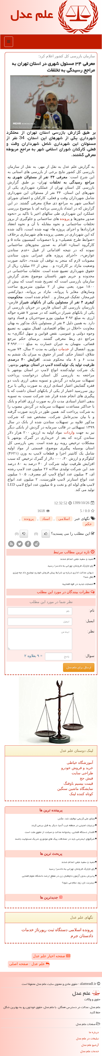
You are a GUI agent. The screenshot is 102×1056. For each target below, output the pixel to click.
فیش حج (86, 778)
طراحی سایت (82, 773)
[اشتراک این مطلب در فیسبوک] (28, 543)
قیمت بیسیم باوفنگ (78, 783)
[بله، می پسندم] (46, 534)
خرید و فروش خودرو (77, 768)
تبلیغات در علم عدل (87, 1038)
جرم (74, 936)
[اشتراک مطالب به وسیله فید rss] (11, 543)
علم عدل (31, 14)
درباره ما (94, 1032)
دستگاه (60, 930)
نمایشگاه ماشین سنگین (75, 789)
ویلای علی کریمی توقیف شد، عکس (76, 818)
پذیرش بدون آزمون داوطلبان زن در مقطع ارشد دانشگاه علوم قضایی (58, 876)
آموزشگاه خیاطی (80, 763)
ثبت (50, 930)
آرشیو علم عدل (90, 1045)
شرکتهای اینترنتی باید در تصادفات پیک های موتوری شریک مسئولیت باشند (55, 839)
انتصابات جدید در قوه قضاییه (78, 584)
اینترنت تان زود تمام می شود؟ (78, 882)
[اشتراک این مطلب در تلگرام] (36, 543)
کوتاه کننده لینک (81, 794)
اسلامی (64, 519)
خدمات (63, 349)
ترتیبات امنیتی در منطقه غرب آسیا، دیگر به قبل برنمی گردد (63, 825)
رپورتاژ (40, 930)
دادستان (85, 936)
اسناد (46, 519)
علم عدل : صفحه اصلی (27, 964)
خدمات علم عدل (89, 1051)
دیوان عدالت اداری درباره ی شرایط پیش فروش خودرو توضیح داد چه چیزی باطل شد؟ (53, 575)
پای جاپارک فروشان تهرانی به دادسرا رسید (70, 565)
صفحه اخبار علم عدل (49, 956)
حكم (88, 524)
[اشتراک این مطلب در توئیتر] (19, 543)
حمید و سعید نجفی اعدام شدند (76, 559)
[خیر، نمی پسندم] (24, 534)
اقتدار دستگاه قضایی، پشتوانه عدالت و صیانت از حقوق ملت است (60, 832)
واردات (69, 432)
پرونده (65, 219)
